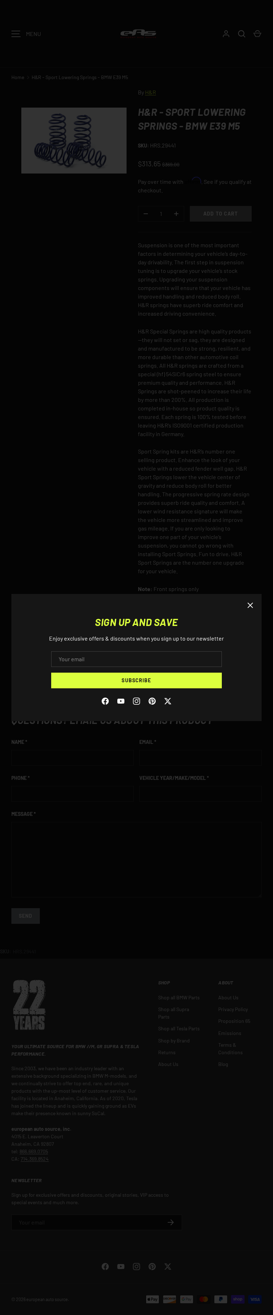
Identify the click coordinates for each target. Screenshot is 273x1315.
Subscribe (136, 680)
